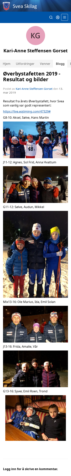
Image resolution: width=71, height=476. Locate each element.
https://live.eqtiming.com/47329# (27, 111)
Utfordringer (25, 64)
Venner (45, 64)
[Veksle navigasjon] (64, 17)
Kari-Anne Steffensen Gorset (34, 89)
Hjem (6, 64)
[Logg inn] (57, 17)
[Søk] (51, 17)
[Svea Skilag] (35, 6)
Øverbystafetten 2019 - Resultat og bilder (31, 76)
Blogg (60, 64)
